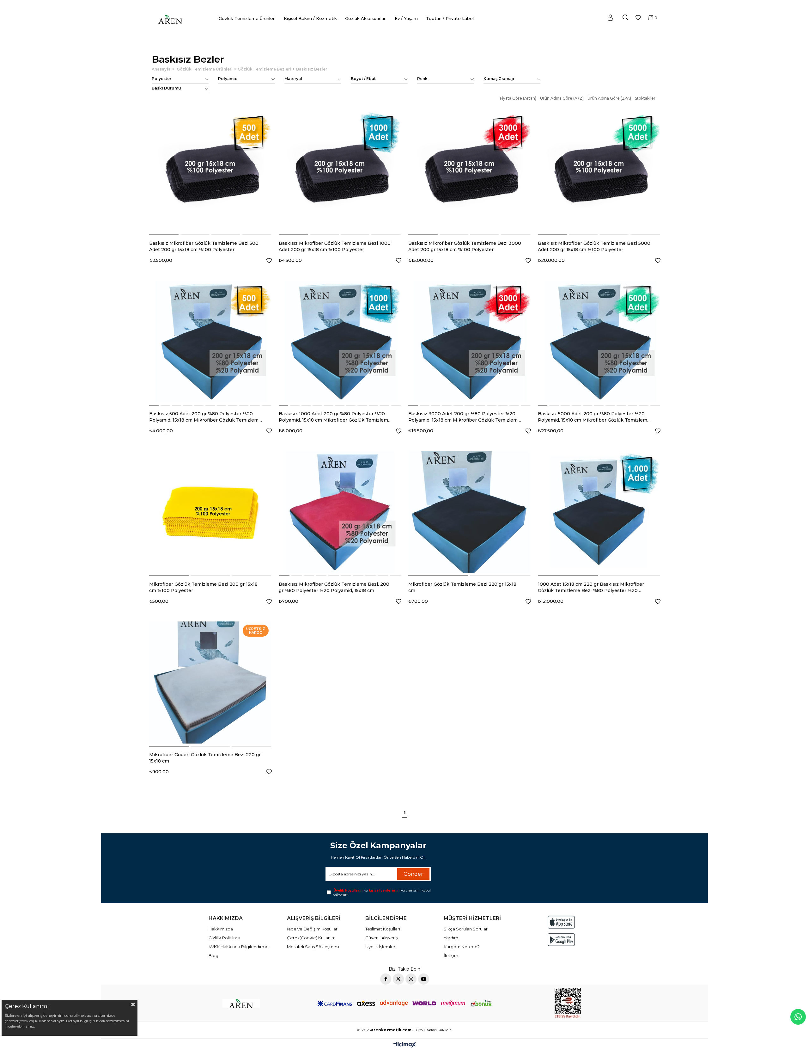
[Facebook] (385, 979)
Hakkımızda (221, 928)
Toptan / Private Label (450, 18)
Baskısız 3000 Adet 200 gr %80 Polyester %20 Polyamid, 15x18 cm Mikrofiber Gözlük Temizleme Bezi (464, 417)
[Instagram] (411, 979)
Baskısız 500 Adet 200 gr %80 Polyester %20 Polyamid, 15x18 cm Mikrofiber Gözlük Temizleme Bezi (205, 417)
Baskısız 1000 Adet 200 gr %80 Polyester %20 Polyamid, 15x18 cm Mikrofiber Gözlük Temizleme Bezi (335, 417)
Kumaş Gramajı (499, 78)
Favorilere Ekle (269, 260)
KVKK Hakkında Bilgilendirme (239, 946)
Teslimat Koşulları (382, 928)
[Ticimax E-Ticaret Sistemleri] (404, 1045)
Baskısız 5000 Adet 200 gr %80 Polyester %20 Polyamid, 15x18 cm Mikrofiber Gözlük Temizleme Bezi (594, 417)
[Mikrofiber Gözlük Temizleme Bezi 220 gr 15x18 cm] (469, 512)
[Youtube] (423, 979)
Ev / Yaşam (406, 18)
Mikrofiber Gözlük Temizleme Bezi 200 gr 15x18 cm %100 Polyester (203, 587)
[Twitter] (398, 979)
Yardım (451, 937)
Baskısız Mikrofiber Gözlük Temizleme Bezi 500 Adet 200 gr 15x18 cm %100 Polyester (204, 246)
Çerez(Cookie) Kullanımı (312, 937)
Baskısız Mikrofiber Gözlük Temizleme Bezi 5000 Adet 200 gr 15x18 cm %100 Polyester (594, 246)
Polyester (161, 78)
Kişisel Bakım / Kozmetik (310, 18)
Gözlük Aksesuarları (365, 18)
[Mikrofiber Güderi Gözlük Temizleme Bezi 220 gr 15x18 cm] (210, 682)
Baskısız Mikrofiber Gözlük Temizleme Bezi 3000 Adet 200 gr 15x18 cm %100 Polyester (464, 246)
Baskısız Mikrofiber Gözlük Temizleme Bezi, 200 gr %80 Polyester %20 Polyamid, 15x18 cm (334, 587)
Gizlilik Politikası (224, 937)
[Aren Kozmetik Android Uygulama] (561, 939)
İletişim (451, 955)
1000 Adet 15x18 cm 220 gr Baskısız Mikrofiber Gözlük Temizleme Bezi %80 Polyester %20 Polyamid (591, 587)
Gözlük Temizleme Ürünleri (247, 18)
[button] (164, 234)
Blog (213, 955)
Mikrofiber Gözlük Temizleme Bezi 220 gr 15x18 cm (462, 587)
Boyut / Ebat (363, 78)
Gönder (413, 874)
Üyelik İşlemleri (380, 946)
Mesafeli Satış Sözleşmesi (313, 946)
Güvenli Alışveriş (381, 937)
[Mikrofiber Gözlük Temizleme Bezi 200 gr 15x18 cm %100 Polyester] (210, 512)
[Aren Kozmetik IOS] (561, 922)
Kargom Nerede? (462, 946)
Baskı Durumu (166, 88)
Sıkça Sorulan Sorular (466, 928)
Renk (422, 78)
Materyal (293, 78)
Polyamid (228, 78)
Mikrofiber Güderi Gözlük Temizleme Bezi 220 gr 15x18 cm (205, 758)
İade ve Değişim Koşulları (312, 928)
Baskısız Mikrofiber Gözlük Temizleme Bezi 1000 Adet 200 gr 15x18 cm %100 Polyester (335, 246)
